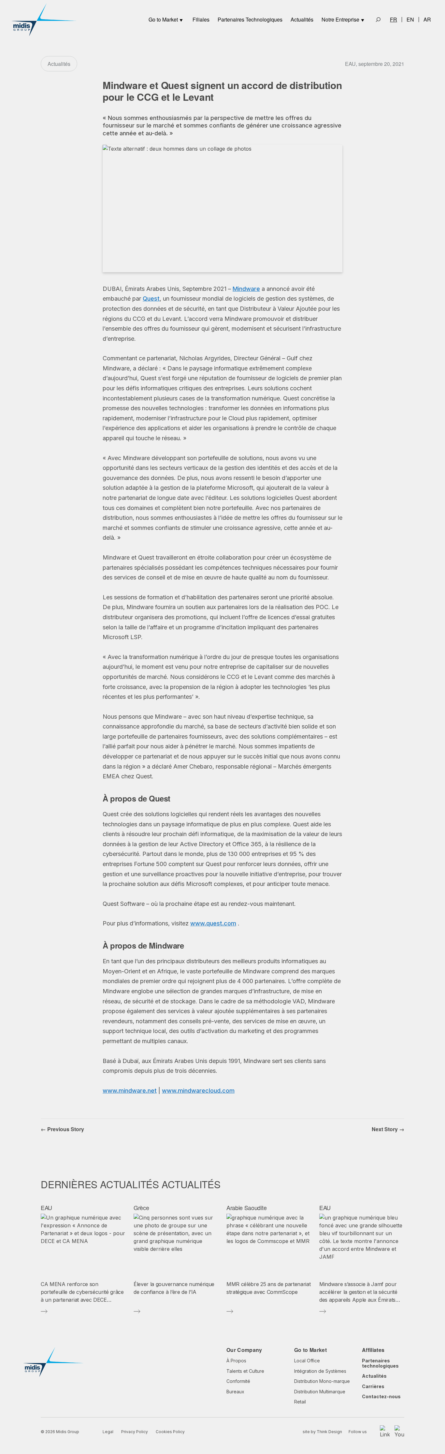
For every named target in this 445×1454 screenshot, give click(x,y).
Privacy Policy (134, 1431)
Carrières (373, 1386)
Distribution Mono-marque (322, 1381)
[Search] (378, 19)
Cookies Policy (170, 1431)
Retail (300, 1401)
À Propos (236, 1360)
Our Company (244, 1350)
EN (410, 19)
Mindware (246, 288)
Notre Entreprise (340, 19)
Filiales (201, 19)
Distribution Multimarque (319, 1391)
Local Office (307, 1360)
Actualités (302, 19)
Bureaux (235, 1391)
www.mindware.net (130, 1090)
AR (427, 19)
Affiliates (373, 1350)
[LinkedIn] (385, 1431)
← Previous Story (62, 1129)
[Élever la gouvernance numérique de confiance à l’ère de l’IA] (176, 1245)
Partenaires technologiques (380, 1363)
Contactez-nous (381, 1396)
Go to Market (163, 19)
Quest (151, 298)
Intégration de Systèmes (320, 1371)
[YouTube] (399, 1431)
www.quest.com (213, 923)
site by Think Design (322, 1431)
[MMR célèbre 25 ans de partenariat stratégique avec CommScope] (268, 1245)
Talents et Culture (245, 1371)
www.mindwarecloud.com (198, 1090)
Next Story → (388, 1129)
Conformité (238, 1381)
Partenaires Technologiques (250, 19)
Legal (108, 1431)
